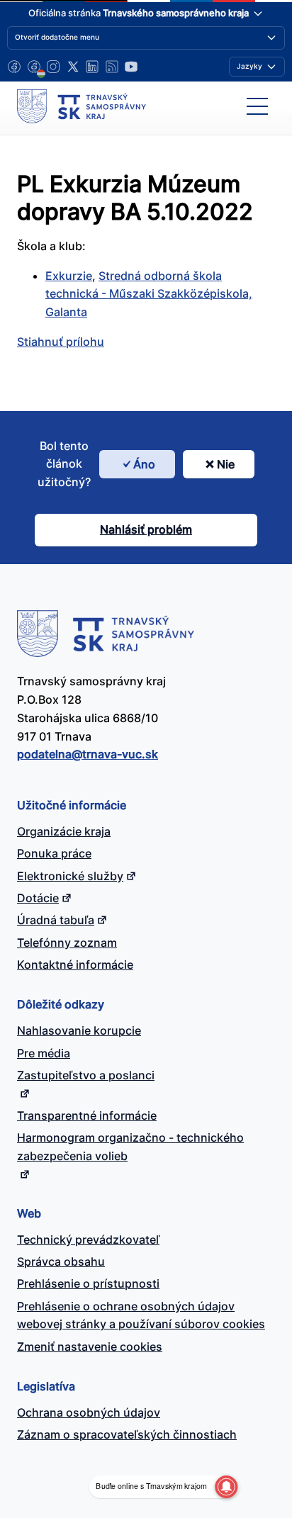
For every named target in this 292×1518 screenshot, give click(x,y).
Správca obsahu (61, 1261)
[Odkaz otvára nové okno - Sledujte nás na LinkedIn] (92, 67)
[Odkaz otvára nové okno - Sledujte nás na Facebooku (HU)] (34, 67)
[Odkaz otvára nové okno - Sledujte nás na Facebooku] (14, 67)
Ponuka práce (54, 853)
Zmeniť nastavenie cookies (89, 1346)
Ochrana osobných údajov (88, 1412)
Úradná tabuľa (55, 920)
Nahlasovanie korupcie (79, 1030)
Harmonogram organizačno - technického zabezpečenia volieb (130, 1146)
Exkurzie (68, 276)
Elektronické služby (70, 876)
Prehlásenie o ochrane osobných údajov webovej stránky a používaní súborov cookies (141, 1315)
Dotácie (38, 898)
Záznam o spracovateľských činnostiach (127, 1434)
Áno (144, 464)
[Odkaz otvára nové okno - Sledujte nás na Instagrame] (53, 67)
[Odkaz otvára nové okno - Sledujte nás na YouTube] (131, 67)
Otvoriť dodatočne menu (57, 37)
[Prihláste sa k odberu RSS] (112, 67)
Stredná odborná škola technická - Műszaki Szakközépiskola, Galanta (148, 294)
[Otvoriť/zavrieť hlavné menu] (257, 106)
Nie (226, 464)
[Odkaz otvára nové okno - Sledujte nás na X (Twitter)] (73, 67)
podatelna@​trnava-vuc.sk (87, 754)
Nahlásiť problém (146, 529)
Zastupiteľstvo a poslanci (86, 1075)
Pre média (43, 1053)
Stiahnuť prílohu (60, 341)
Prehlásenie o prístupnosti (88, 1283)
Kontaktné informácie (75, 964)
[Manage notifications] (226, 1486)
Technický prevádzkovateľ (88, 1239)
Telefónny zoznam (67, 942)
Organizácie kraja (64, 831)
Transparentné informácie (87, 1115)
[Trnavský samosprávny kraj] (81, 106)
